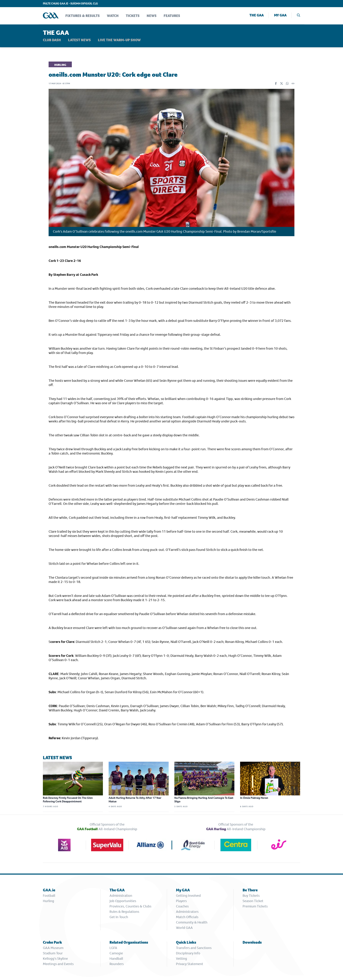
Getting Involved (188, 895)
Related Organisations (129, 942)
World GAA (184, 927)
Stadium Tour (53, 953)
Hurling (48, 901)
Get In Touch (119, 917)
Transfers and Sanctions (194, 947)
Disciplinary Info (188, 953)
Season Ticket (253, 901)
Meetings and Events (58, 963)
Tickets (133, 15)
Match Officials (187, 917)
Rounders (117, 963)
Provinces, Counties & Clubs (130, 906)
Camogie (116, 953)
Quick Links (186, 942)
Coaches (182, 906)
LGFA (113, 947)
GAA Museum (53, 947)
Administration (121, 895)
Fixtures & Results (82, 15)
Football (49, 895)
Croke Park (52, 942)
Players (181, 901)
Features (172, 15)
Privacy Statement (189, 963)
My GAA (280, 15)
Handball (116, 958)
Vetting (181, 958)
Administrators (187, 911)
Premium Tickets (255, 906)
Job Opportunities (123, 901)
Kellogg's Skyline (55, 958)
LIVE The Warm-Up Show (119, 40)
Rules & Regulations (124, 911)
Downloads (252, 942)
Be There (250, 890)
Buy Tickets (251, 895)
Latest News (79, 40)
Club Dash (52, 40)
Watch (113, 15)
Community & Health (191, 922)
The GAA (256, 15)
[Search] (298, 16)
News (151, 15)
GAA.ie (49, 890)
